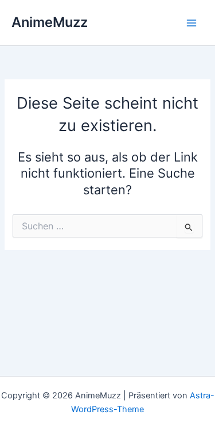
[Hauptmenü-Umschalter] (191, 23)
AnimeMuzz (49, 22)
